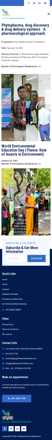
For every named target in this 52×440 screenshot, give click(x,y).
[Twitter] (11, 428)
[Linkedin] (17, 428)
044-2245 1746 (18, 398)
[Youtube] (23, 428)
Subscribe (36, 258)
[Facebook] (4, 428)
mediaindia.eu (35, 436)
